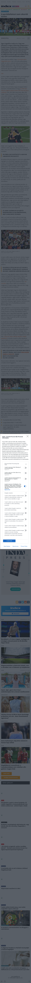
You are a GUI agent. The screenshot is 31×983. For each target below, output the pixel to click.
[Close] (28, 436)
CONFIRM (9, 540)
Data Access (15, 546)
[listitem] (15, 464)
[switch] (25, 468)
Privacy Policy (24, 546)
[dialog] (15, 491)
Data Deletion (7, 546)
